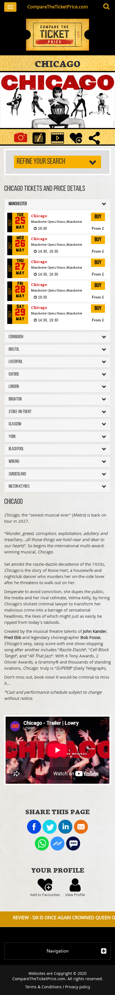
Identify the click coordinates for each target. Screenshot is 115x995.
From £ (98, 228)
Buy (98, 217)
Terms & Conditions (43, 986)
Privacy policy (77, 986)
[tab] (57, 204)
